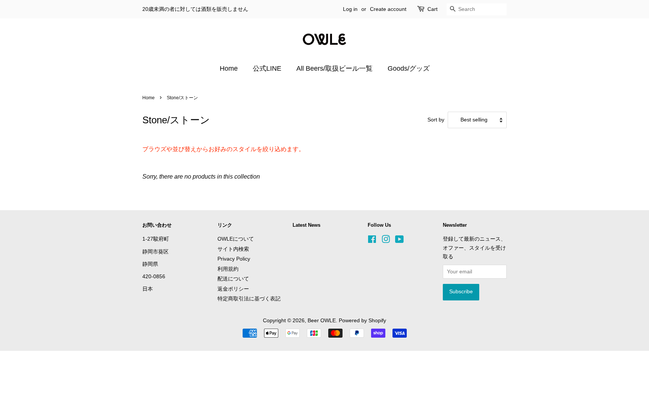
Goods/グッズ (409, 68)
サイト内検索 (233, 249)
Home (229, 68)
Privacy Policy (233, 259)
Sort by (435, 120)
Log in (350, 9)
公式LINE (267, 68)
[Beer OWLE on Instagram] (386, 241)
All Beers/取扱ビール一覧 (334, 68)
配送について (233, 279)
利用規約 (227, 269)
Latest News (306, 225)
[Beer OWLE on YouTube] (399, 241)
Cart (432, 9)
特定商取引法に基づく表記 (249, 299)
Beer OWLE (322, 320)
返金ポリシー (233, 289)
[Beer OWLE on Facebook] (372, 241)
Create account (388, 9)
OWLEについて (235, 239)
